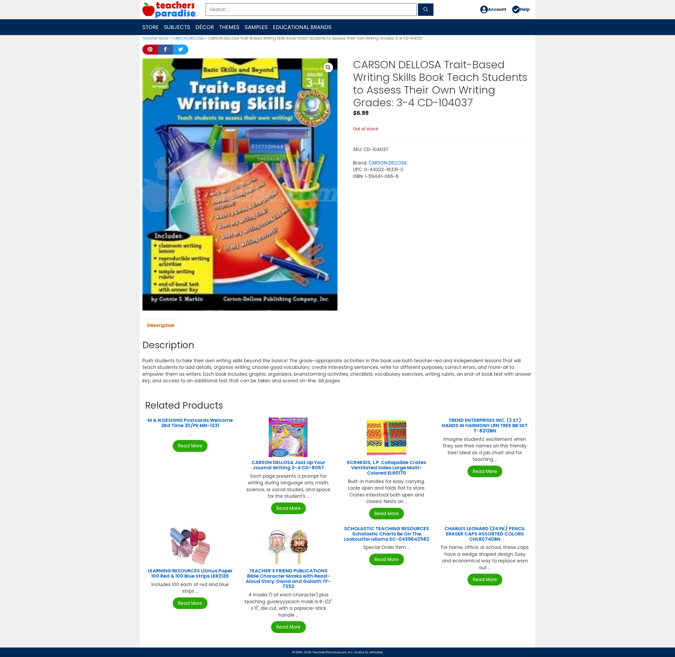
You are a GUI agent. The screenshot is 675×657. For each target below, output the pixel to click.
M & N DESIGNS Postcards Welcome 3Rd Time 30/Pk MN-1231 (190, 423)
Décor (204, 27)
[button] (328, 67)
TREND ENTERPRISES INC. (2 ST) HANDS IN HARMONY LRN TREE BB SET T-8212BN (485, 425)
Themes (229, 27)
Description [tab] (161, 325)
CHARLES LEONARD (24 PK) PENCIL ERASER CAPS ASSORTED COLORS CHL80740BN (485, 533)
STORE (150, 27)
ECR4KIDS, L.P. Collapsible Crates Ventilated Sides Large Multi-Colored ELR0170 (386, 467)
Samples (256, 27)
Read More (190, 446)
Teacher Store (155, 38)
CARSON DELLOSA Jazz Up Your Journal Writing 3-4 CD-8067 (288, 465)
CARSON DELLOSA (188, 38)
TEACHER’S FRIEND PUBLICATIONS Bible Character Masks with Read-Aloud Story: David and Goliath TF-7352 (288, 578)
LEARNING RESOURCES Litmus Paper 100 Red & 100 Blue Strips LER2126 (190, 573)
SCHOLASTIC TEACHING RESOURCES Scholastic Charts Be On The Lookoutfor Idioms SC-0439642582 (386, 533)
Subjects (177, 27)
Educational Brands (302, 27)
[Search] (425, 9)
